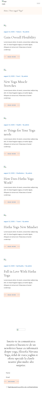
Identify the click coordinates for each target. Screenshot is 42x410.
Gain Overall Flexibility (20, 37)
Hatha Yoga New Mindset (21, 227)
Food (18, 76)
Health (18, 125)
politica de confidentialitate (28, 387)
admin (27, 32)
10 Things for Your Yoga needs (19, 132)
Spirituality (20, 266)
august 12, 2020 (9, 32)
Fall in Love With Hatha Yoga (20, 273)
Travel (18, 221)
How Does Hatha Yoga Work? (19, 181)
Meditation (20, 173)
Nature (18, 32)
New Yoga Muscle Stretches (15, 84)
